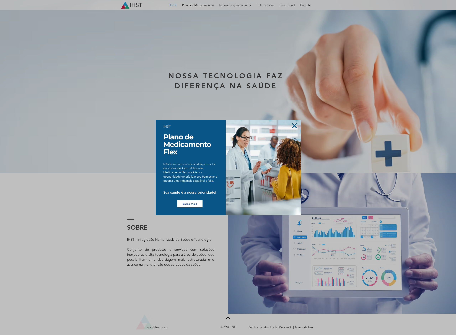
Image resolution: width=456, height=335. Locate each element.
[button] (294, 126)
